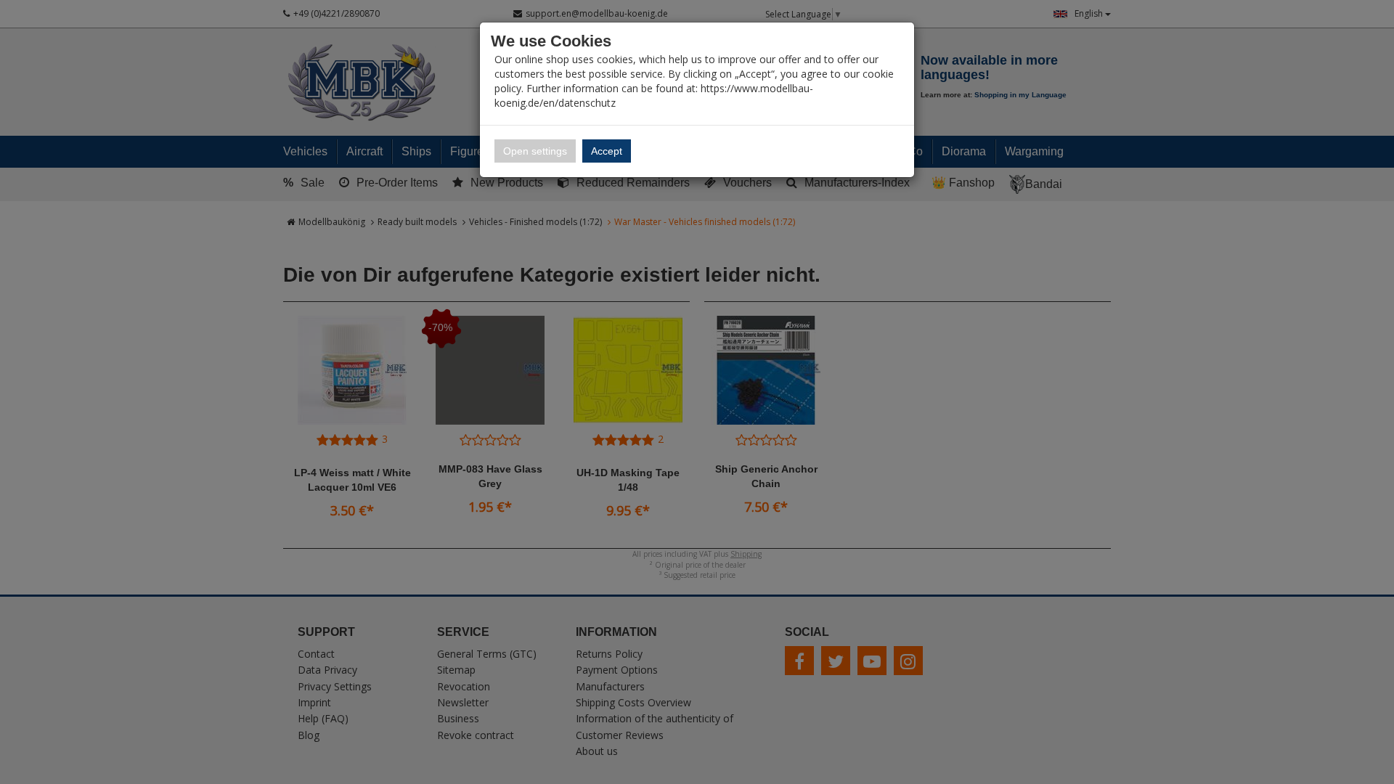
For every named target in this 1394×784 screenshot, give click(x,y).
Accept (606, 151)
